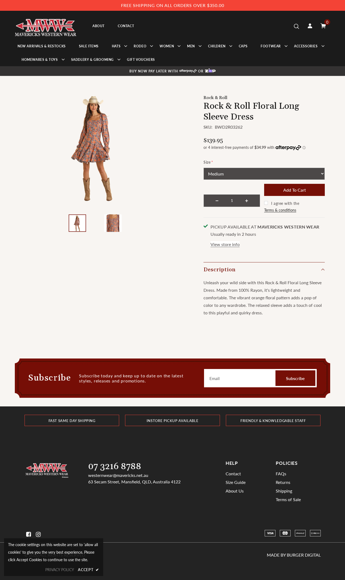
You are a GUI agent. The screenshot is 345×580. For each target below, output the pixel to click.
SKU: (207, 127)
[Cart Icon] (323, 26)
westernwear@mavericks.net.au (118, 475)
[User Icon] (310, 25)
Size (208, 162)
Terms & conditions (280, 210)
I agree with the (285, 203)
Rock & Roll (215, 97)
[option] (95, 148)
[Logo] (45, 26)
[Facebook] (27, 534)
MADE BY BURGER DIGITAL (294, 554)
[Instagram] (37, 534)
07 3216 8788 (114, 466)
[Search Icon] (296, 26)
